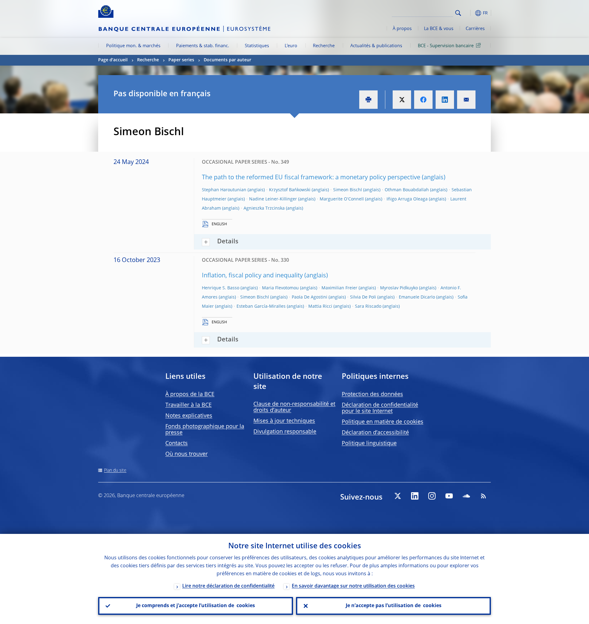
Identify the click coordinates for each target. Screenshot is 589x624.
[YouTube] (449, 496)
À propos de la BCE (189, 394)
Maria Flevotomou (280, 288)
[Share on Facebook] (423, 99)
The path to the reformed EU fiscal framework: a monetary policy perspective (311, 178)
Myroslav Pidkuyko (399, 288)
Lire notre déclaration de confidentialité (228, 586)
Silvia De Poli (363, 297)
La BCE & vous (438, 29)
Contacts (176, 443)
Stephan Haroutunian (224, 190)
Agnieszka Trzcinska (264, 208)
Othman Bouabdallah (407, 190)
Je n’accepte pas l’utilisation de (393, 605)
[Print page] (368, 99)
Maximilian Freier (339, 288)
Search (458, 13)
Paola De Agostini (309, 297)
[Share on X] (402, 99)
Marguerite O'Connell (342, 199)
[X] (397, 496)
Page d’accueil (113, 60)
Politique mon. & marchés (133, 46)
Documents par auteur (227, 60)
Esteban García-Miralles (261, 306)
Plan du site (115, 470)
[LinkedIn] (414, 496)
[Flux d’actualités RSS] (483, 496)
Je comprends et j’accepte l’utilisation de (195, 605)
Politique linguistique (369, 443)
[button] (469, 13)
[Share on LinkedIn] (445, 99)
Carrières (475, 29)
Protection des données (372, 394)
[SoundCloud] (466, 496)
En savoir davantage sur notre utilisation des (353, 586)
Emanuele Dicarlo (417, 297)
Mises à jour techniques (284, 421)
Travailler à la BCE (188, 405)
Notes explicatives (188, 416)
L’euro (291, 46)
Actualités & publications (376, 46)
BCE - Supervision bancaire (446, 46)
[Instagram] (432, 496)
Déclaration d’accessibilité (375, 433)
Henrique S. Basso (220, 288)
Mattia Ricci (320, 306)
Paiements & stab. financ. (202, 46)
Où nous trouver (186, 454)
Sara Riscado (368, 306)
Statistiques (257, 46)
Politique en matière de (382, 422)
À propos (402, 29)
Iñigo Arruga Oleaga (407, 199)
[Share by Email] (466, 99)
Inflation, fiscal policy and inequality (252, 276)
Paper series (181, 60)
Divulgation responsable (284, 432)
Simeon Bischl (347, 190)
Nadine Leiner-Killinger (273, 199)
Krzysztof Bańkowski (289, 190)
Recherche (324, 46)
